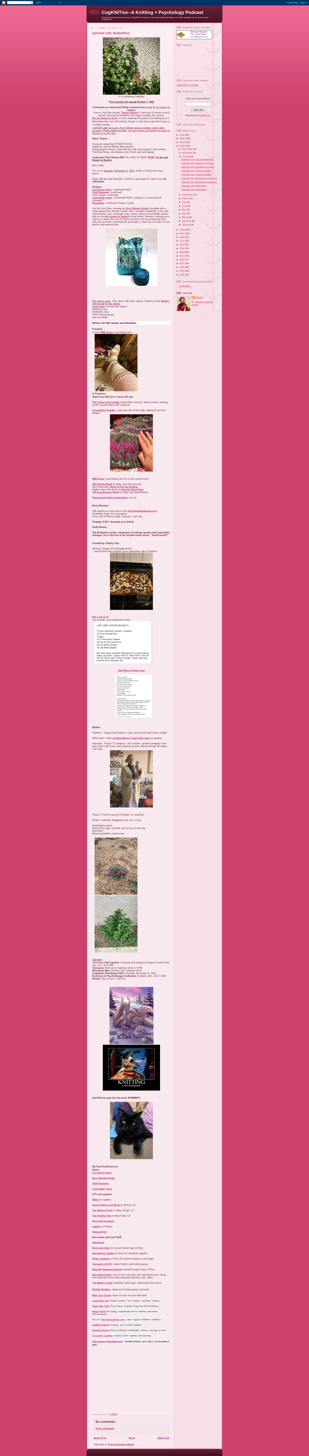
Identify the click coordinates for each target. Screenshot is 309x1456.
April (184, 213)
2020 (182, 237)
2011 (182, 263)
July (184, 202)
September (188, 194)
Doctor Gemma (130, 112)
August (186, 198)
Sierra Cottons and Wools (106, 1205)
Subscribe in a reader (188, 85)
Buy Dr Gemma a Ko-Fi (105, 118)
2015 (182, 248)
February (187, 221)
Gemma (199, 297)
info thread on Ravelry (116, 216)
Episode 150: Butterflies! (111, 33)
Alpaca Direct (99, 1232)
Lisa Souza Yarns (102, 189)
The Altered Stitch (102, 1210)
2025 (182, 138)
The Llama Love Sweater (105, 402)
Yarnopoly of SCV (102, 1264)
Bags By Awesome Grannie (107, 1269)
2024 (182, 142)
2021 (182, 233)
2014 (182, 252)
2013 (182, 256)
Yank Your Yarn (100, 1306)
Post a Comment (105, 1428)
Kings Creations (101, 1258)
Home (132, 1438)
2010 (182, 267)
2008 (182, 274)
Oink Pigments (100, 192)
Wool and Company (103, 1221)
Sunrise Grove (100, 1330)
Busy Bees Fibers (102, 1274)
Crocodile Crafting (102, 1335)
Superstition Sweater (103, 410)
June (185, 206)
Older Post (163, 1438)
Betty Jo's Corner (101, 1295)
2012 (182, 259)
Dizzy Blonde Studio (137, 208)
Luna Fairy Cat (100, 1300)
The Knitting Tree (101, 1215)
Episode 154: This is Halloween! (198, 159)
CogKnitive (185, 286)
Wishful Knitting (101, 1289)
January (186, 225)
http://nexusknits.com (113, 1319)
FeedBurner (204, 115)
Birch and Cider (101, 1248)
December (187, 149)
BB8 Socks (107, 332)
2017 (182, 241)
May (184, 209)
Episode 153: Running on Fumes (198, 163)
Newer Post (100, 1438)
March (185, 217)
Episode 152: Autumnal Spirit (196, 171)
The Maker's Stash (102, 1283)
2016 (182, 244)
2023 (182, 146)
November (187, 153)
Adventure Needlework (107, 1341)
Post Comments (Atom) (121, 1444)
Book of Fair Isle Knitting (124, 487)
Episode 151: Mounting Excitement (199, 178)
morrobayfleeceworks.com (142, 511)
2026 (182, 135)
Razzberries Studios (103, 1253)
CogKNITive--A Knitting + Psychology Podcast (152, 12)
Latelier (96, 1226)
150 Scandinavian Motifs (105, 492)
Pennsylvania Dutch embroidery (110, 497)
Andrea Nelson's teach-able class (132, 738)
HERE (151, 157)
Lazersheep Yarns (102, 197)
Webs (95, 1199)
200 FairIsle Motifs (102, 484)
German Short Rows (132, 489)
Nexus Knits (99, 1311)
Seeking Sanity (100, 1325)
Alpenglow (98, 203)
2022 (182, 230)
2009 (182, 271)
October (186, 156)
